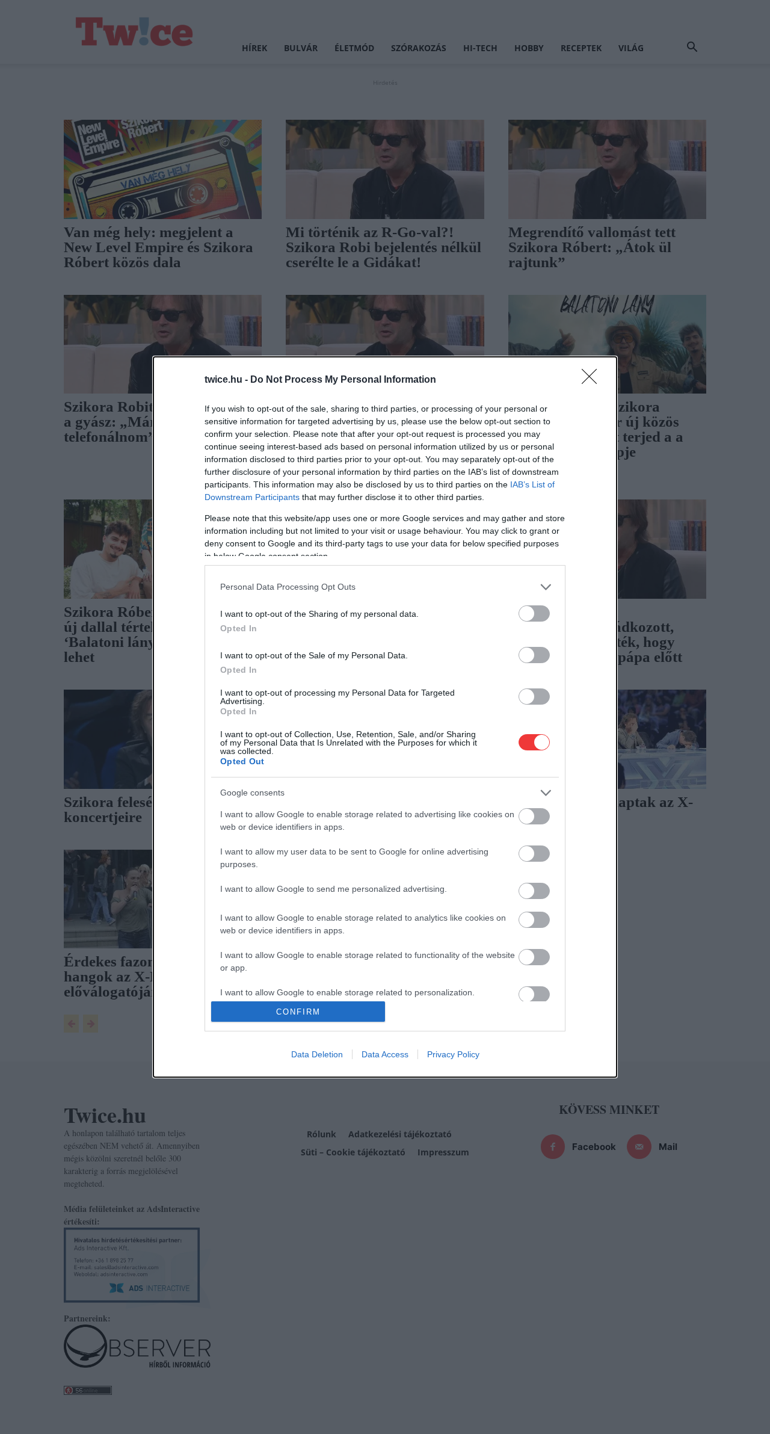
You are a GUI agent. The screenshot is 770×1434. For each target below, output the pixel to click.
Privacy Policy (453, 1054)
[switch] (534, 613)
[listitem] (385, 587)
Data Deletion (317, 1054)
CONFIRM (298, 1011)
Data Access (385, 1054)
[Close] (593, 380)
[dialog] (385, 717)
